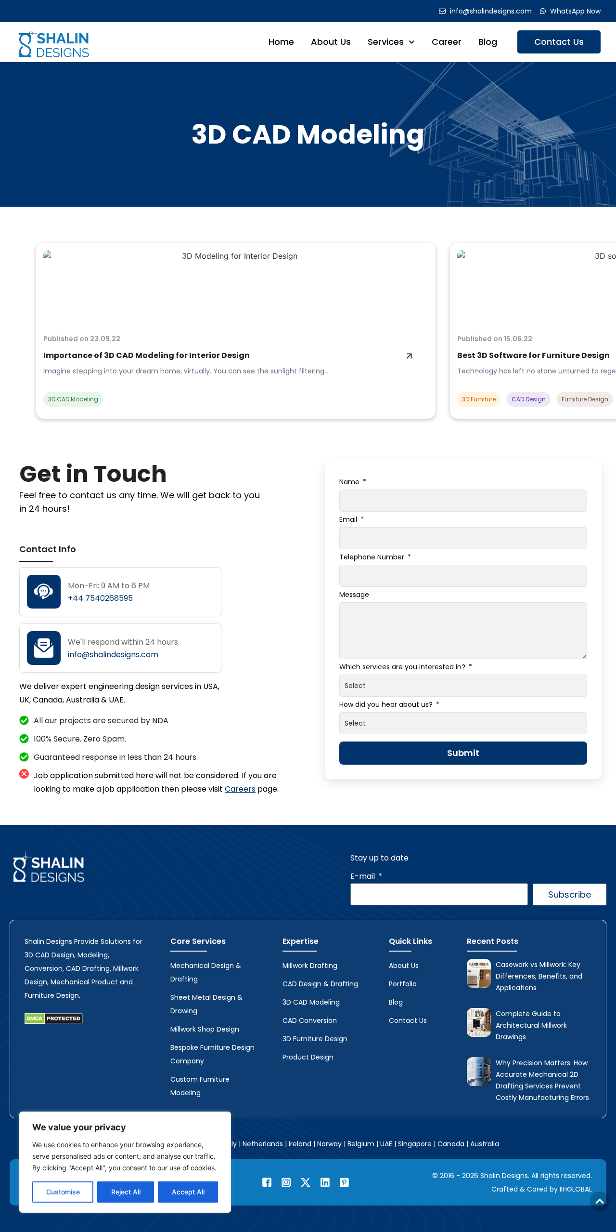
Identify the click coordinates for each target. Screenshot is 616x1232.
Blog (487, 42)
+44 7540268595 (100, 598)
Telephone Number (372, 557)
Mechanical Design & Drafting (205, 972)
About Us (331, 42)
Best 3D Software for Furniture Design (533, 355)
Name (350, 482)
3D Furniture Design (314, 1039)
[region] (125, 1162)
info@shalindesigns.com (113, 654)
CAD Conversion (309, 1020)
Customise (63, 1192)
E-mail (363, 876)
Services (386, 42)
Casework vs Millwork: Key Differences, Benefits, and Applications (539, 976)
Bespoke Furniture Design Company (212, 1054)
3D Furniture (479, 399)
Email (349, 519)
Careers (240, 789)
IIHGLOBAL (576, 1189)
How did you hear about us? (387, 704)
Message (354, 594)
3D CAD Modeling (308, 134)
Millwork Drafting (309, 965)
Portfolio (403, 984)
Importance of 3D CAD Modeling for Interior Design (146, 355)
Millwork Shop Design (204, 1029)
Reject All (126, 1192)
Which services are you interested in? (403, 667)
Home (281, 42)
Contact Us (559, 42)
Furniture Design (585, 399)
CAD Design (529, 399)
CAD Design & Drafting (320, 984)
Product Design (308, 1057)
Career (447, 42)
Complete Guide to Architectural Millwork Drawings (531, 1025)
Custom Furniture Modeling (200, 1086)
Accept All (188, 1192)
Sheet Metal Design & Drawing (206, 1004)
